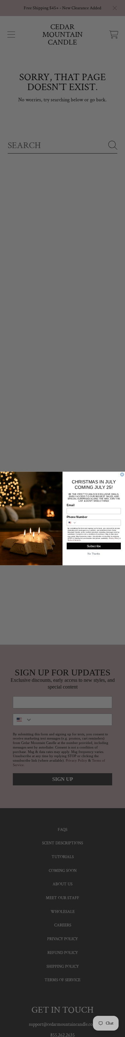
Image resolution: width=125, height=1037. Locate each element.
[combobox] (72, 523)
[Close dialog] (122, 474)
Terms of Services (74, 540)
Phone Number (77, 517)
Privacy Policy (114, 538)
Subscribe (94, 546)
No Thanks (94, 553)
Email (70, 505)
